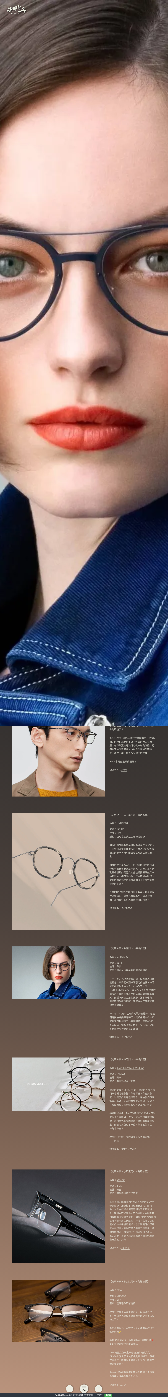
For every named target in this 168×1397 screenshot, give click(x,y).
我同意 (108, 1395)
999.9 (124, 769)
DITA (119, 1290)
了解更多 (99, 1395)
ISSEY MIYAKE (128, 1149)
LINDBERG (122, 823)
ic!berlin (121, 1179)
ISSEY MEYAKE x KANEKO (130, 1067)
